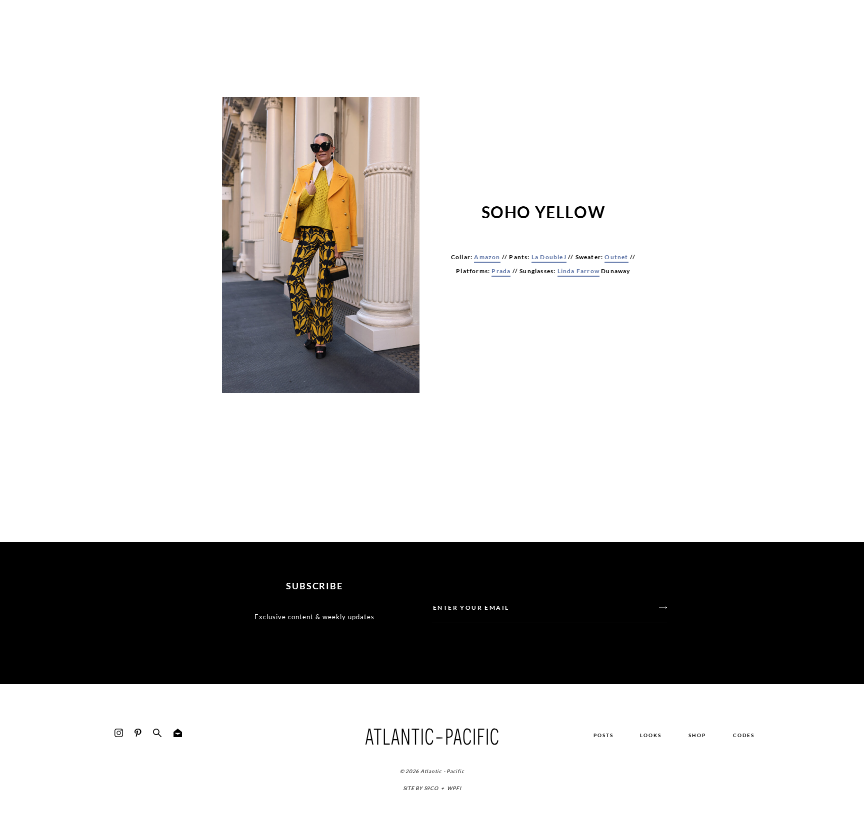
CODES (743, 735)
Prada (501, 271)
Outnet (616, 257)
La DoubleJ (549, 257)
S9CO (431, 788)
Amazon (487, 257)
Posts (604, 735)
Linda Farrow (579, 271)
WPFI (454, 788)
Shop (697, 735)
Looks (651, 735)
